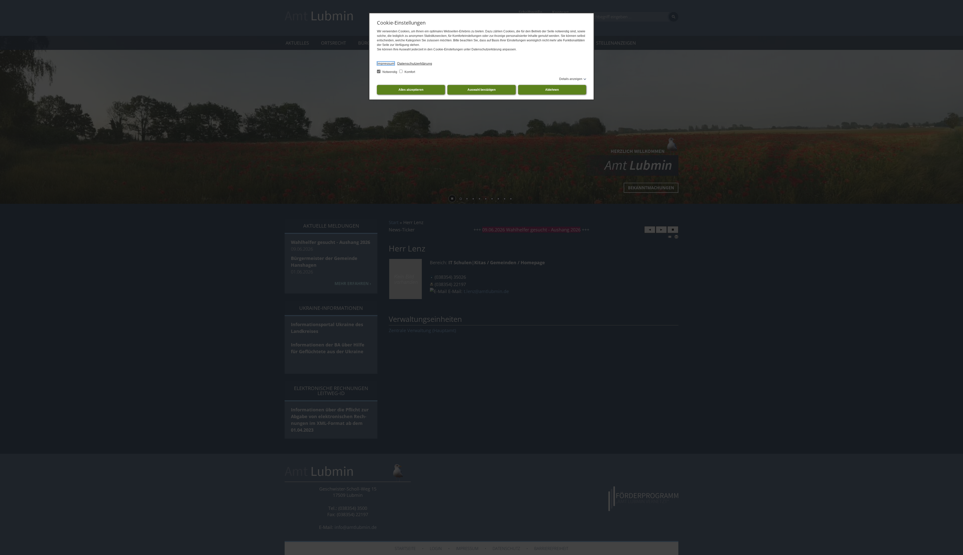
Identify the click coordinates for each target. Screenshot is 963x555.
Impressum (386, 63)
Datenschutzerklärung (414, 63)
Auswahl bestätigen (481, 89)
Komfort (409, 72)
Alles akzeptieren (410, 89)
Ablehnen (552, 89)
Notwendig (390, 72)
